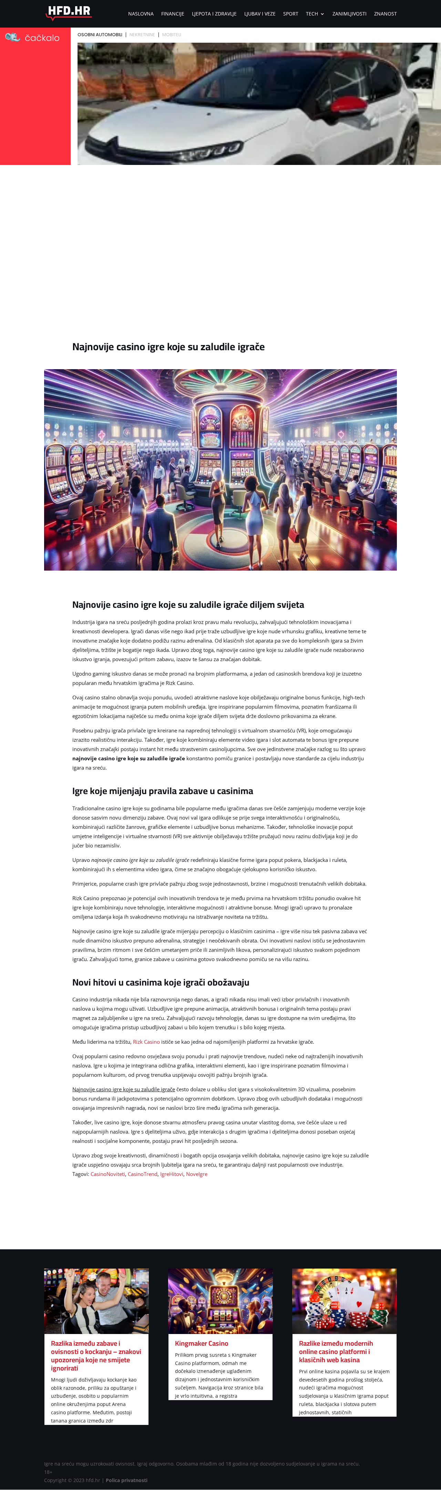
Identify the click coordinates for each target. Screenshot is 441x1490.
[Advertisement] (220, 219)
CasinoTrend (142, 1173)
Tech (312, 14)
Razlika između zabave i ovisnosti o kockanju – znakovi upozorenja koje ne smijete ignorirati (96, 1355)
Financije (172, 14)
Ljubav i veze (260, 14)
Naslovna (141, 14)
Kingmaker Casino (201, 1343)
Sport (290, 14)
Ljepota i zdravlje (214, 14)
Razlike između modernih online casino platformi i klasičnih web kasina (336, 1351)
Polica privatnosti (126, 1480)
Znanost (385, 14)
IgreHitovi (171, 1173)
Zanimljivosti (349, 14)
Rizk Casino (146, 1041)
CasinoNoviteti (108, 1173)
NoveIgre (196, 1173)
